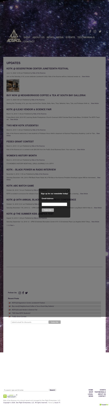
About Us (102, 394)
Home (91, 390)
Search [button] (52, 390)
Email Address (47, 198)
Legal (90, 394)
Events (103, 390)
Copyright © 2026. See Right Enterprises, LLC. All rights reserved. (25, 402)
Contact (102, 396)
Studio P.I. (57, 403)
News (91, 396)
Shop (91, 392)
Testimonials (100, 392)
